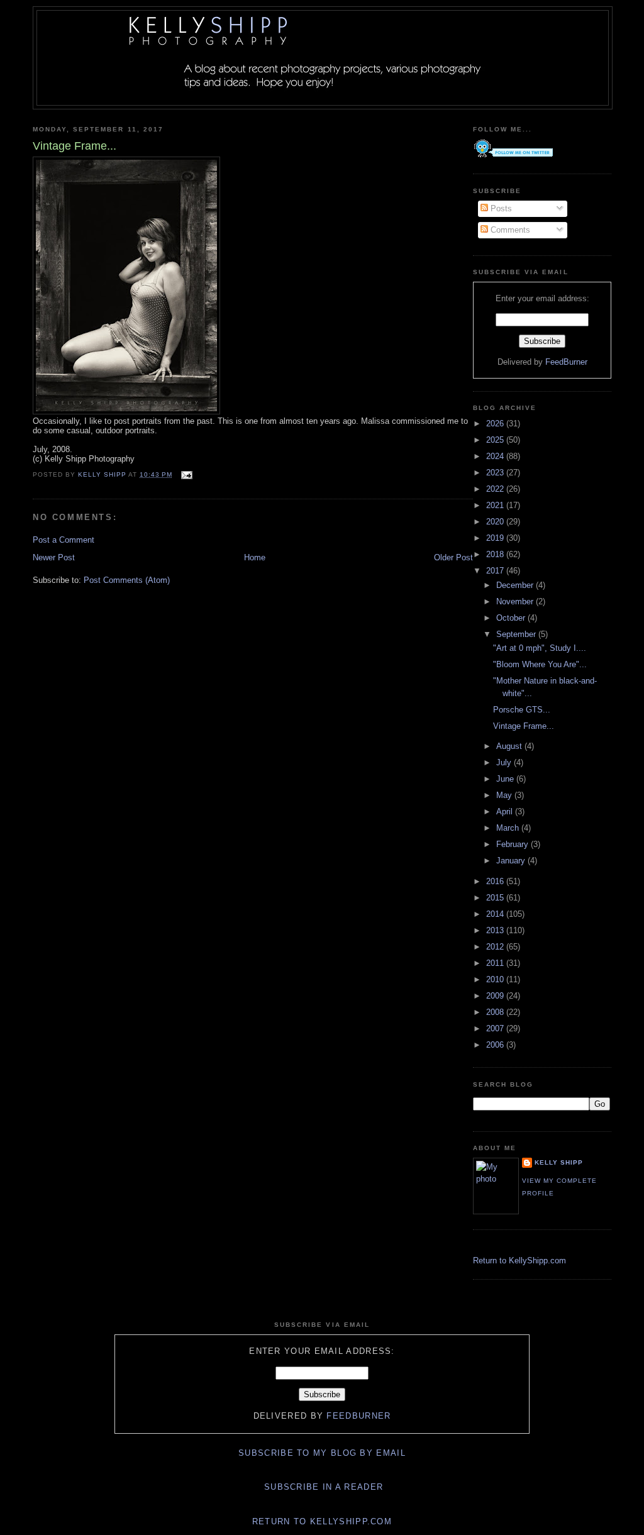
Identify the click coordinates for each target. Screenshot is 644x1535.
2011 (496, 963)
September (517, 634)
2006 (496, 1045)
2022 (496, 489)
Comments (509, 230)
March (508, 828)
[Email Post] (186, 474)
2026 (496, 423)
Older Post (453, 557)
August (510, 746)
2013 (496, 930)
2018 (496, 554)
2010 (496, 979)
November (516, 601)
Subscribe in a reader (323, 1487)
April (505, 811)
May (505, 795)
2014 (496, 914)
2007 (496, 1028)
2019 (496, 538)
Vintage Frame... (523, 726)
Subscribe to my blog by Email (322, 1453)
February (513, 844)
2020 (496, 521)
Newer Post (54, 557)
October (512, 618)
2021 (496, 505)
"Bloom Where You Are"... (540, 664)
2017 (496, 570)
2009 (496, 995)
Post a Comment (63, 540)
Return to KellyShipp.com (519, 1260)
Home (254, 557)
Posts (500, 208)
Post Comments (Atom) (127, 580)
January (512, 860)
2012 (496, 946)
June (506, 779)
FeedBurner (566, 362)
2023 (496, 472)
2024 (496, 456)
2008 (496, 1012)
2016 (496, 881)
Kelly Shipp (559, 1162)
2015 (496, 897)
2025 (496, 440)
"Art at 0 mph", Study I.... (539, 648)
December (516, 585)
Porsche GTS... (521, 709)
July (505, 762)
